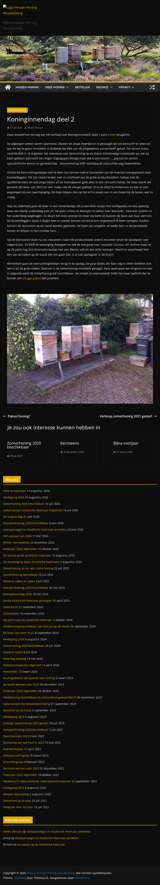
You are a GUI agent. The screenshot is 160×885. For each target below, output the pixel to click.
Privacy (124, 87)
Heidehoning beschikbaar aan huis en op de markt (36, 626)
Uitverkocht (10, 607)
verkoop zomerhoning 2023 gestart (26, 723)
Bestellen (82, 87)
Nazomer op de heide (17, 710)
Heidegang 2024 (13, 639)
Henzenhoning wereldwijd (20, 575)
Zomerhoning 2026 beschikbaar (23, 504)
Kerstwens (69, 443)
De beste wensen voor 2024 (21, 684)
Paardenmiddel (13, 749)
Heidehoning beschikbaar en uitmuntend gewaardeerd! (39, 697)
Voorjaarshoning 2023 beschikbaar (25, 729)
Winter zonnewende (16, 542)
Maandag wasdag (14, 658)
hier (112, 135)
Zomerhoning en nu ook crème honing (28, 568)
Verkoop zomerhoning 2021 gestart (126, 416)
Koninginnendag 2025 (17, 594)
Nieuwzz (102, 87)
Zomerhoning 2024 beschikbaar (23, 646)
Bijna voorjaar (125, 443)
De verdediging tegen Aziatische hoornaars (31, 562)
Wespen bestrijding (16, 794)
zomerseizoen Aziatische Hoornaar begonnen (32, 510)
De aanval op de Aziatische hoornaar (27, 555)
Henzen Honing (27, 87)
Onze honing (55, 87)
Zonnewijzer (11, 613)
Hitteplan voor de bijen (18, 807)
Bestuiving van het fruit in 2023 (23, 742)
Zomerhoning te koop (17, 800)
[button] (67, 87)
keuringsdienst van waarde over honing (29, 678)
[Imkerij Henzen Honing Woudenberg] (80, 38)
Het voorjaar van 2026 (17, 536)
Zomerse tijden (13, 652)
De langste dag (13, 516)
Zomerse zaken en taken (19, 581)
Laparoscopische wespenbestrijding (26, 704)
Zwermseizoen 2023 (16, 736)
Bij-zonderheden (17, 110)
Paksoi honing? (19, 416)
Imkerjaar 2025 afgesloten (20, 549)
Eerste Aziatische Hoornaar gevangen (27, 600)
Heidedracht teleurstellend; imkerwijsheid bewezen (37, 781)
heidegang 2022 (13, 788)
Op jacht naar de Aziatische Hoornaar (27, 620)
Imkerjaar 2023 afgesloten (20, 691)
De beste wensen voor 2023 (21, 768)
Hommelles (10, 671)
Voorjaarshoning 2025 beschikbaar (25, 587)
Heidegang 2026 (13, 497)
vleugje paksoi (32, 278)
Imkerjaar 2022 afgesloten (20, 775)
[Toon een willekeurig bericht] (152, 87)
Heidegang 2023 (13, 717)
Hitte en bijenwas (14, 491)
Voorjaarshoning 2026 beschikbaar (25, 523)
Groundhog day (13, 762)
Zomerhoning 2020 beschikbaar (24, 445)
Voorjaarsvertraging (16, 755)
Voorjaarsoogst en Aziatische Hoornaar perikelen (35, 529)
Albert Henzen (35, 127)
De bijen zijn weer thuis (18, 633)
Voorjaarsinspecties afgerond (22, 665)
